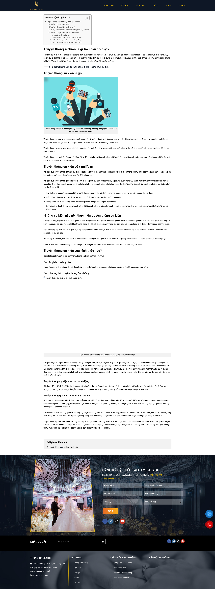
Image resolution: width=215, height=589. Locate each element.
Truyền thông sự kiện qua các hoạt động (67, 40)
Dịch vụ (139, 6)
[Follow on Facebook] (105, 521)
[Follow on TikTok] (116, 521)
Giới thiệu (124, 6)
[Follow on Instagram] (110, 521)
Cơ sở (153, 6)
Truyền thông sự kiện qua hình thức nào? (65, 32)
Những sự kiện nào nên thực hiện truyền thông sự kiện (70, 30)
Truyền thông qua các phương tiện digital (68, 42)
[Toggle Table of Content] (86, 18)
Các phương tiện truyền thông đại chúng (67, 37)
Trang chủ (108, 6)
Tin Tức (168, 6)
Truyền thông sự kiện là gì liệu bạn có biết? (64, 22)
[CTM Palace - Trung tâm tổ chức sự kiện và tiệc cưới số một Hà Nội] (42, 5)
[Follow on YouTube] (122, 521)
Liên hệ (181, 6)
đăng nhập (59, 447)
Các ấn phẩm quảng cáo (62, 35)
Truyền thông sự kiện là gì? (60, 24)
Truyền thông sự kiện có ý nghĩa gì (63, 27)
